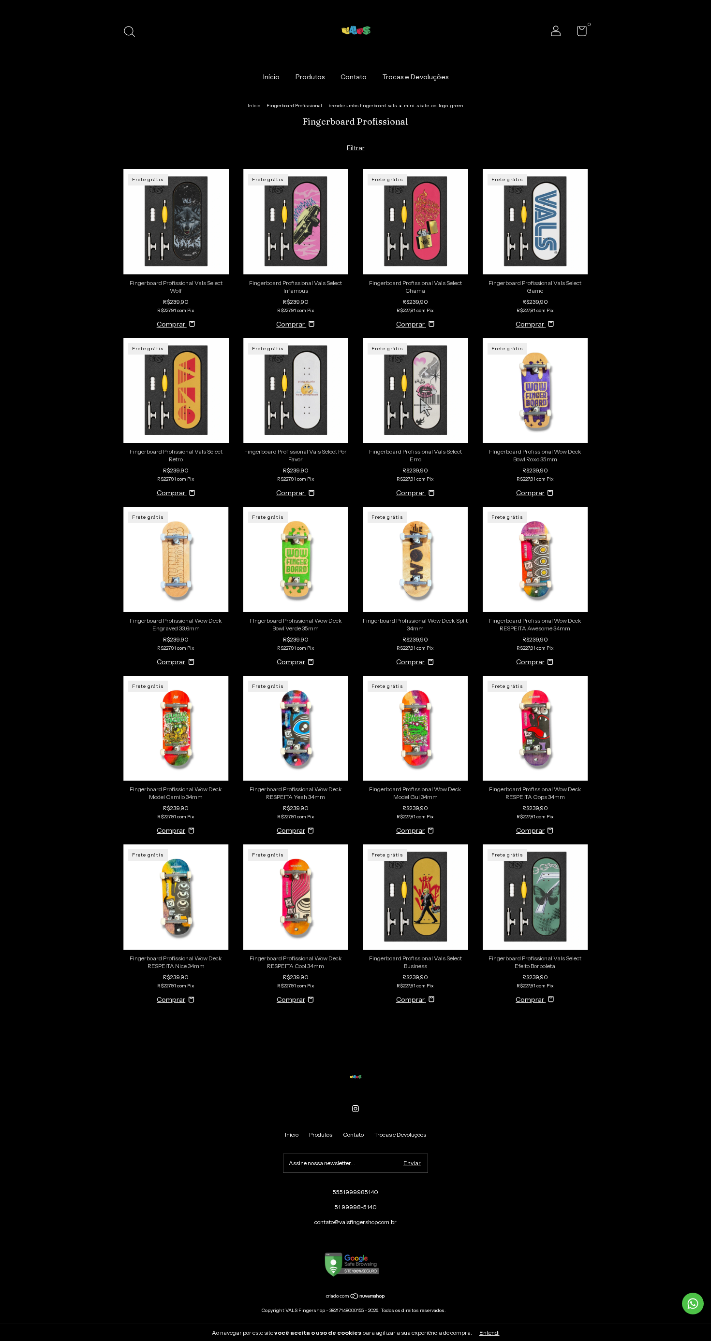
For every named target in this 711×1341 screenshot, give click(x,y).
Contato (354, 76)
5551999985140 (355, 1192)
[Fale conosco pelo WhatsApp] (693, 1303)
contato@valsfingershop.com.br (355, 1222)
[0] (578, 33)
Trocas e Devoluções (415, 76)
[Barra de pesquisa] (132, 32)
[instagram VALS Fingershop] (355, 1109)
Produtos (310, 76)
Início (271, 76)
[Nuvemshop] (356, 1297)
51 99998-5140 (356, 1207)
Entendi (489, 1332)
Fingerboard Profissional (294, 105)
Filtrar (356, 147)
